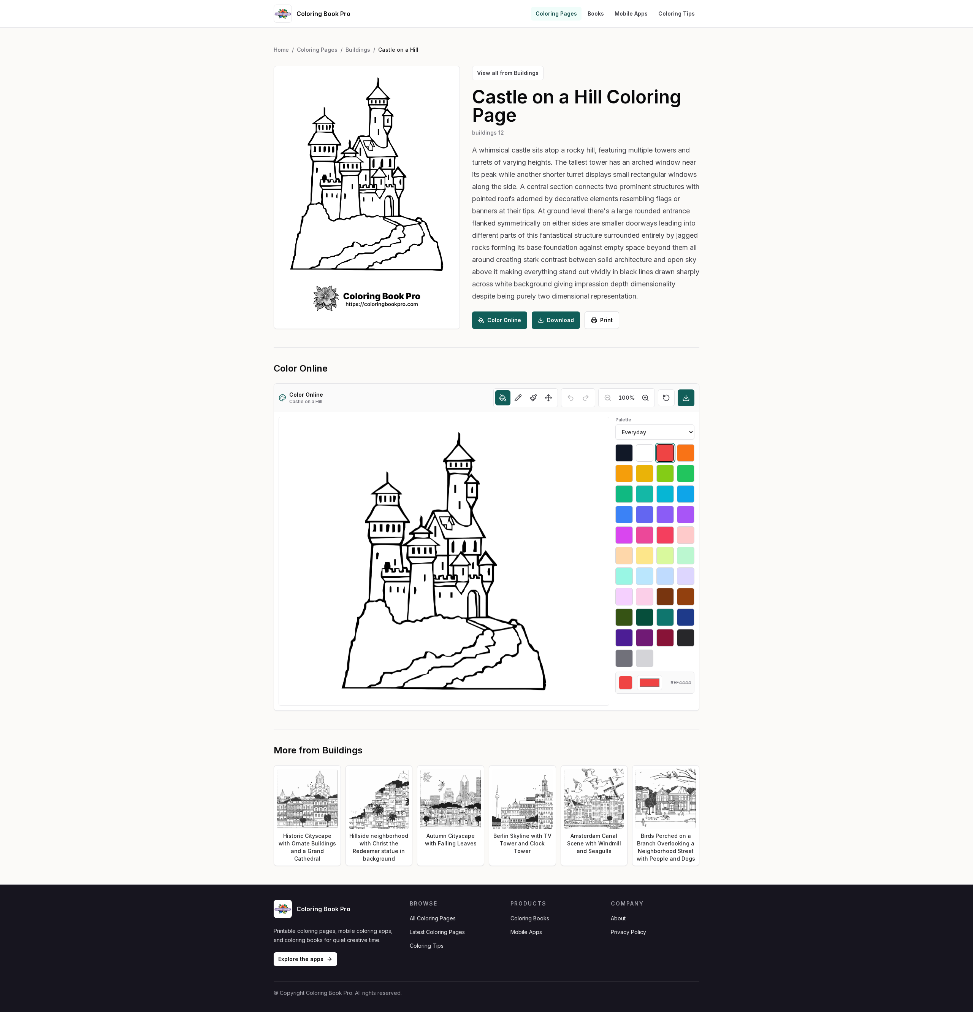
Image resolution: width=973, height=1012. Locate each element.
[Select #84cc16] (665, 473)
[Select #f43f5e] (665, 535)
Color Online (504, 320)
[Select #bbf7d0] (685, 555)
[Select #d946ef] (624, 535)
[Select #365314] (624, 617)
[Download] (686, 397)
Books (596, 13)
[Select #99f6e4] (624, 576)
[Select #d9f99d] (665, 555)
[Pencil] (518, 397)
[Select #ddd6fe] (685, 576)
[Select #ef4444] (665, 453)
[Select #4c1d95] (624, 638)
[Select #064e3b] (644, 617)
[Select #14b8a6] (644, 494)
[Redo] (585, 397)
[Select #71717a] (624, 658)
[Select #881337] (665, 638)
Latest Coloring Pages (437, 932)
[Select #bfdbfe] (665, 576)
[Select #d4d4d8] (644, 658)
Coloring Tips (676, 13)
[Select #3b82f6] (624, 514)
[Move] (548, 397)
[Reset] (666, 397)
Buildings (357, 49)
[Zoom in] (645, 397)
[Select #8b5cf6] (665, 514)
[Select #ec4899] (644, 535)
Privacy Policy (628, 932)
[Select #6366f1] (644, 514)
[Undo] (570, 397)
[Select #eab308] (644, 473)
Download (560, 320)
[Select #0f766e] (665, 617)
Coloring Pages (556, 13)
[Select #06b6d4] (665, 494)
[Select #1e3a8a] (685, 617)
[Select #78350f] (665, 596)
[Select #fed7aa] (624, 555)
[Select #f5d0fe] (624, 596)
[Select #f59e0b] (624, 473)
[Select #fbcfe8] (644, 596)
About (618, 918)
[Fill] (502, 397)
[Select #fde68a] (644, 555)
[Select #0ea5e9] (685, 494)
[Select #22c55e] (685, 473)
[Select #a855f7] (685, 514)
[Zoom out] (607, 397)
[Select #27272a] (685, 638)
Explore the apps (300, 959)
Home (281, 49)
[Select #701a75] (644, 638)
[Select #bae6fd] (644, 576)
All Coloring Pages (433, 918)
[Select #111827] (624, 453)
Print (606, 320)
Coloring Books (529, 918)
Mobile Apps (631, 13)
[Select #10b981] (624, 494)
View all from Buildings (508, 73)
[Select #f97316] (685, 453)
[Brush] (533, 397)
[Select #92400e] (685, 596)
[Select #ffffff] (644, 453)
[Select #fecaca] (685, 535)
